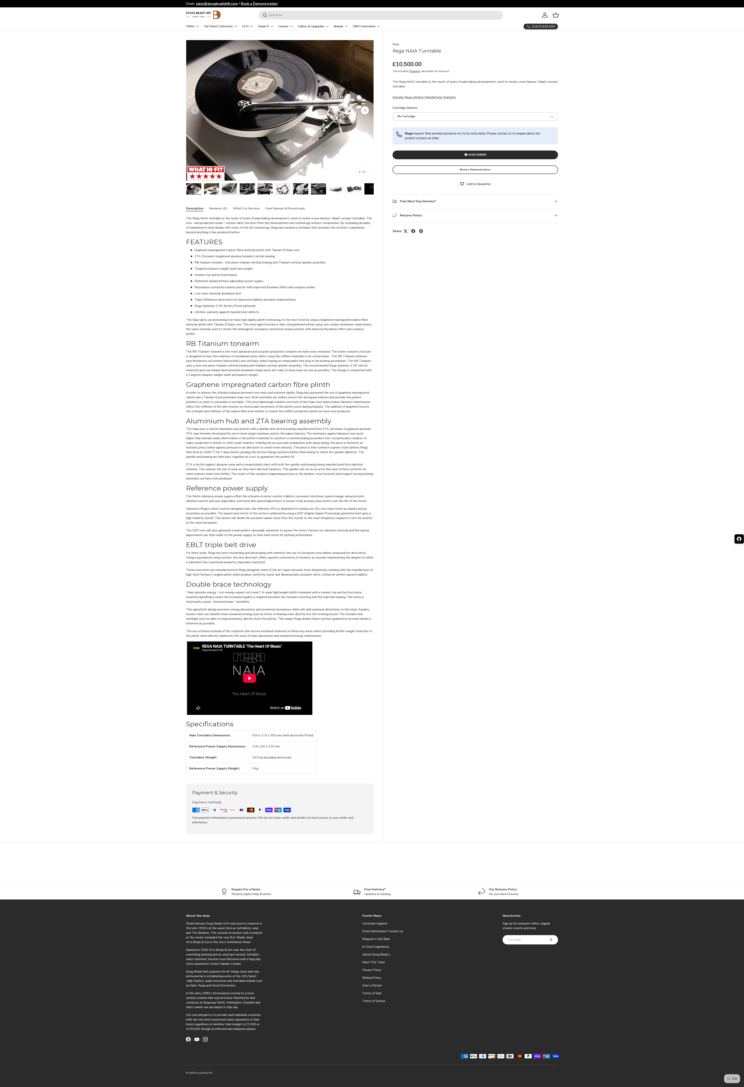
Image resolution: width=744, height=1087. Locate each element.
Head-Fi (263, 26)
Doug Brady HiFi (204, 1072)
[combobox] (380, 15)
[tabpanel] (280, 495)
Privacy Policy (371, 970)
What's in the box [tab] (246, 208)
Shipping (414, 71)
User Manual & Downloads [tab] (285, 208)
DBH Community (364, 26)
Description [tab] (194, 208)
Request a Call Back (376, 939)
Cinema (283, 26)
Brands (338, 26)
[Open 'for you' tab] (739, 539)
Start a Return (372, 985)
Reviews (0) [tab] (218, 208)
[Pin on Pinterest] (421, 231)
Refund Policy (371, 978)
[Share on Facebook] (413, 231)
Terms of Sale (372, 993)
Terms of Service (373, 1001)
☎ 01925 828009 (475, 155)
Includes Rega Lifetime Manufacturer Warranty (424, 97)
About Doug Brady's (376, 954)
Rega (396, 44)
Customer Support (375, 923)
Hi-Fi (245, 26)
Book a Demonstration (475, 169)
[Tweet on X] (405, 231)
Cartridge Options (405, 108)
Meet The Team (373, 962)
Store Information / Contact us (382, 931)
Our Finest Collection (218, 26)
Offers (190, 26)
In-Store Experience (375, 947)
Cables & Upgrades (311, 26)
